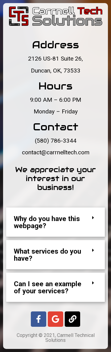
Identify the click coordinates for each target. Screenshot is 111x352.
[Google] (55, 319)
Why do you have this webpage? (47, 222)
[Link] (72, 319)
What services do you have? (47, 254)
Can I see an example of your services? (47, 287)
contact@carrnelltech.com (55, 152)
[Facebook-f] (38, 319)
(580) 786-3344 (55, 140)
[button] (55, 222)
